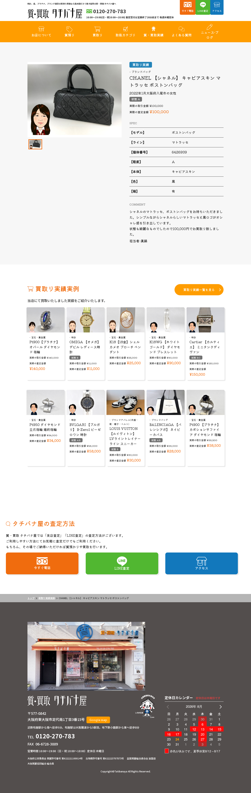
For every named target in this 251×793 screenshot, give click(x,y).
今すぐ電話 (188, 10)
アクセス (217, 10)
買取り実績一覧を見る (199, 289)
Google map (98, 720)
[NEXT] (220, 706)
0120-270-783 (55, 736)
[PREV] (168, 706)
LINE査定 (202, 10)
